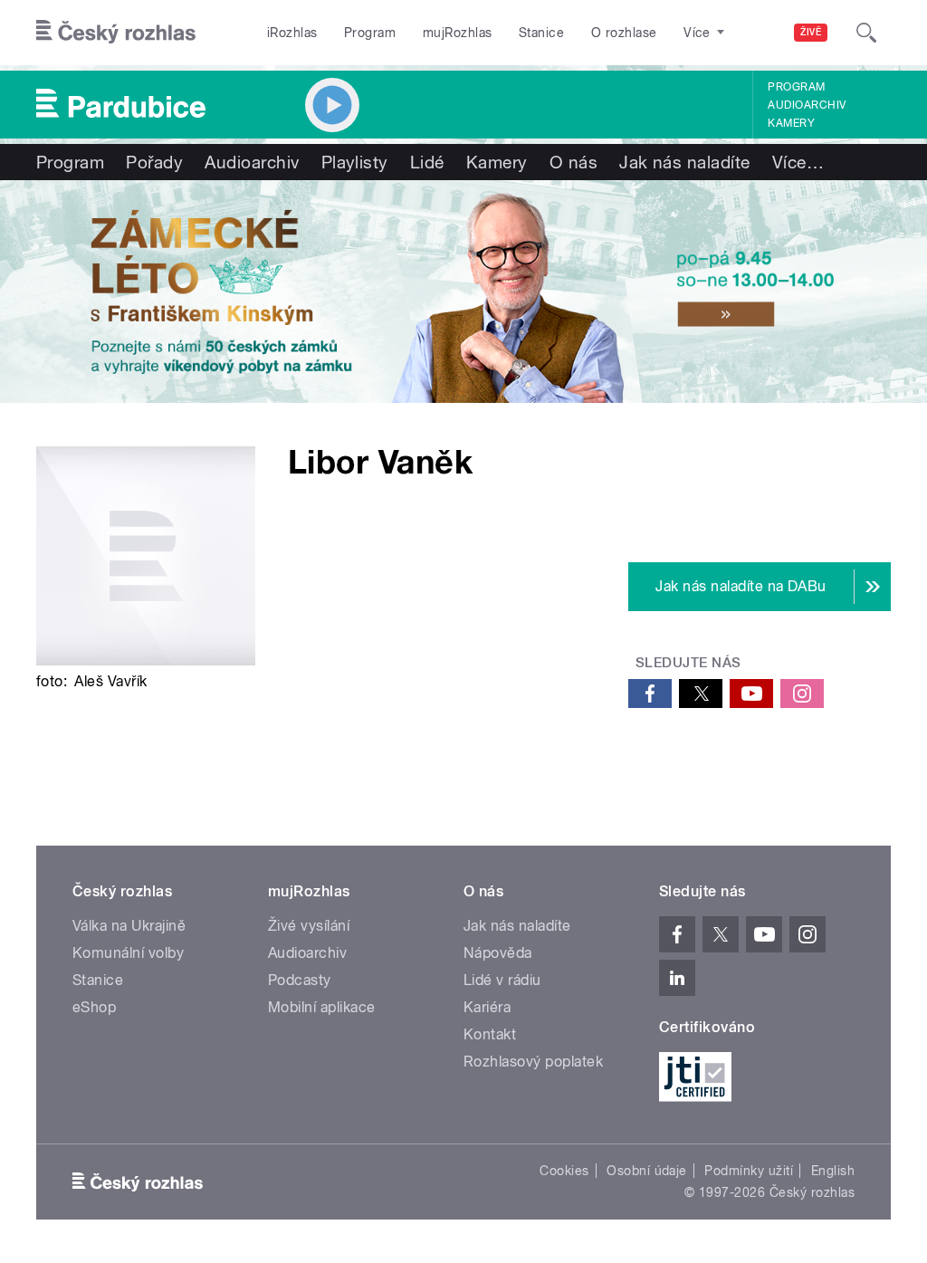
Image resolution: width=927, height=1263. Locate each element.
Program (370, 32)
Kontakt (490, 1034)
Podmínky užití (748, 1170)
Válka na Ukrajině (129, 925)
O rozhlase (624, 32)
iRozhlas (292, 32)
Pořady (154, 162)
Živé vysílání (308, 925)
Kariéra (487, 1007)
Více (798, 162)
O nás (573, 162)
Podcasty (299, 980)
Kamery (791, 123)
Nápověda (498, 953)
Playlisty (354, 162)
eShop (94, 1007)
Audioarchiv (807, 105)
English (833, 1170)
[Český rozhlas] (116, 32)
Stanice (541, 32)
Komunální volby (128, 953)
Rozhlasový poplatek (533, 1061)
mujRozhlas (457, 32)
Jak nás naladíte (684, 162)
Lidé (427, 162)
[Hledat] (866, 32)
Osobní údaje (647, 1170)
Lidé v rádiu (502, 980)
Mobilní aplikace (322, 1007)
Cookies (564, 1170)
